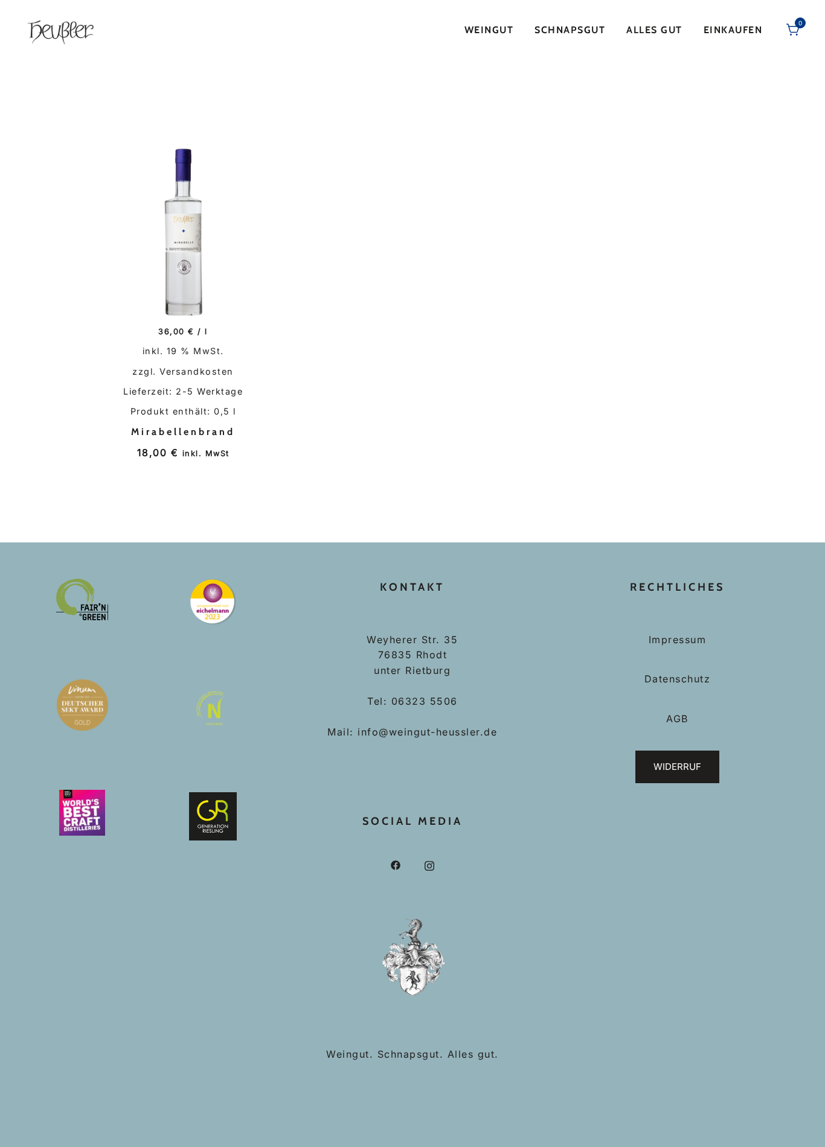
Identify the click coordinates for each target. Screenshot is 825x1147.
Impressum (678, 640)
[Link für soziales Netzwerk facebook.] (395, 865)
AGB (677, 719)
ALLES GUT (654, 30)
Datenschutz (677, 679)
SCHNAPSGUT (569, 30)
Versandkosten (196, 371)
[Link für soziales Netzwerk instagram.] (429, 865)
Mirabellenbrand (183, 431)
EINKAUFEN (733, 30)
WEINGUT (489, 30)
